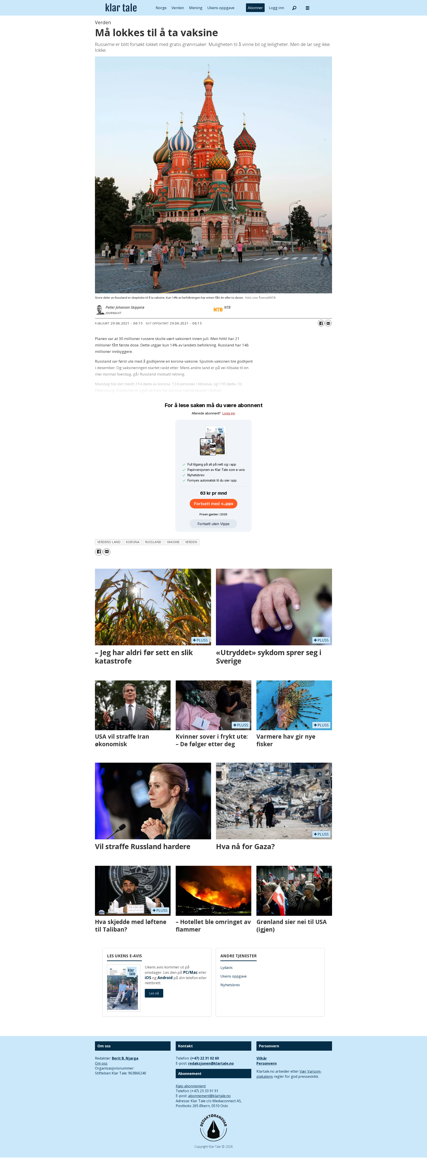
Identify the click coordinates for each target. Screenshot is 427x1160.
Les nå (154, 993)
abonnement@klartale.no (209, 1095)
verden (191, 542)
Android (165, 977)
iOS (148, 977)
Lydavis (226, 967)
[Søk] (294, 8)
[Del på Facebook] (321, 323)
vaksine (173, 542)
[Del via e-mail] (328, 323)
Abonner (255, 7)
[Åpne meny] (307, 8)
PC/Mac (190, 972)
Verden (177, 7)
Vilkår (261, 1058)
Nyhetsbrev (230, 984)
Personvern (266, 1063)
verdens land (109, 542)
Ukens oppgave (220, 7)
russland (153, 542)
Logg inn (276, 7)
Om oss (101, 1063)
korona (132, 542)
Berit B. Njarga (125, 1058)
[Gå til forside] (121, 7)
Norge (161, 7)
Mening (195, 7)
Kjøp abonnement (191, 1086)
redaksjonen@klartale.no (211, 1063)
